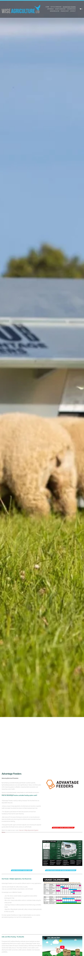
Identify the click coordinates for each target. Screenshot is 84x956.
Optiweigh (50, 9)
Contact (73, 11)
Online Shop (65, 11)
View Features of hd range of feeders (60, 870)
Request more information (63, 827)
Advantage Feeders (69, 7)
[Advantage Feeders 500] (7, 844)
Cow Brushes (71, 9)
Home (47, 7)
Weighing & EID (54, 11)
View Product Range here (21, 870)
